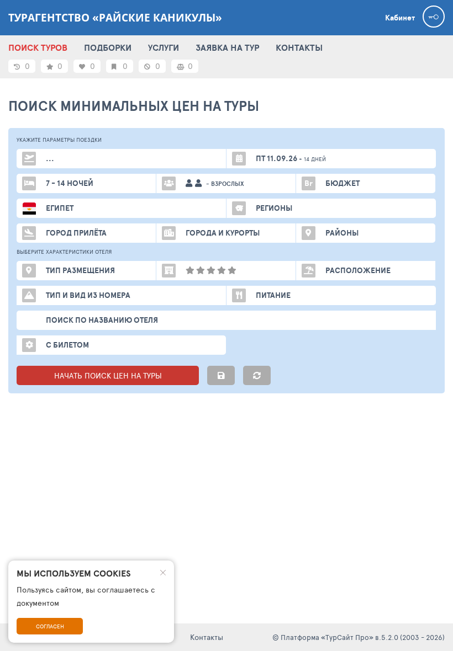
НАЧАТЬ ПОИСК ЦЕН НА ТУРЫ (108, 375)
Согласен (50, 626)
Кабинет (400, 17)
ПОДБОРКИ (107, 47)
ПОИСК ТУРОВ (37, 47)
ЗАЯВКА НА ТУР (227, 47)
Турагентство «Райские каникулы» (115, 17)
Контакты (206, 637)
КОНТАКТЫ (299, 47)
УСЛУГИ (163, 47)
